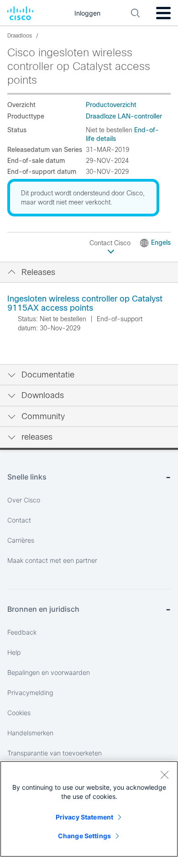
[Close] (164, 774)
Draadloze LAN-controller (124, 116)
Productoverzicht (111, 104)
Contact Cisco (110, 243)
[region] (89, 809)
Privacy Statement (84, 817)
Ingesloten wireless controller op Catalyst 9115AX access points (84, 303)
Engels (161, 242)
